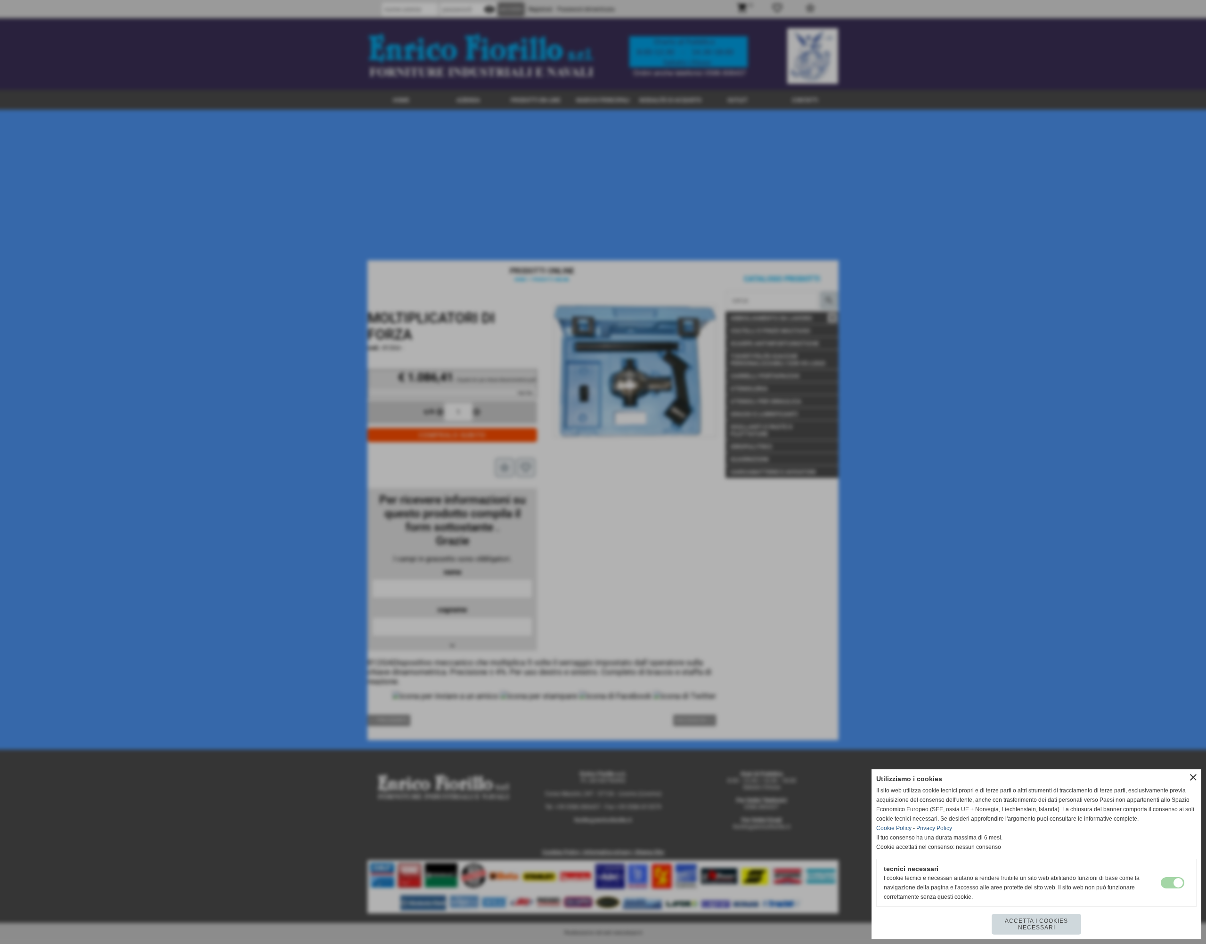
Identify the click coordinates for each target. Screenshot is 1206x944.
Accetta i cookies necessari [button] (1036, 924)
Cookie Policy (894, 828)
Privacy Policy (934, 828)
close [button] (1193, 777)
